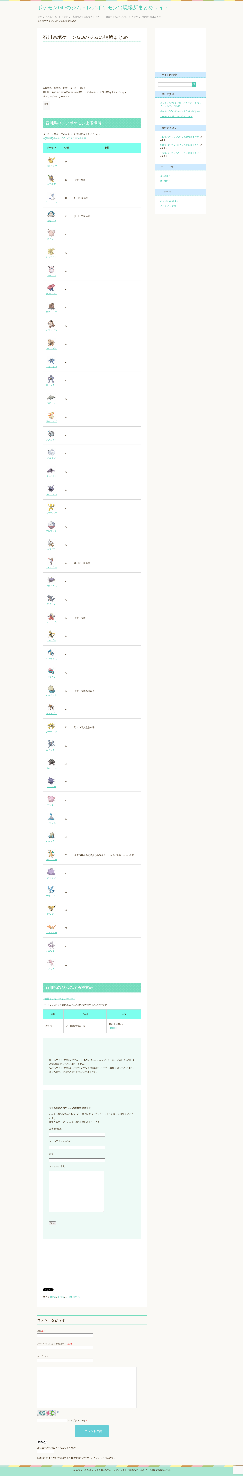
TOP (71, 16)
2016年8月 (165, 176)
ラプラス (51, 823)
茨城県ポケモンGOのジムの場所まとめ (179, 145)
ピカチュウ (51, 166)
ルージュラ (51, 622)
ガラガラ (51, 549)
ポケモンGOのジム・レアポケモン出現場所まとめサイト (103, 7)
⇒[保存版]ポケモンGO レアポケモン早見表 (64, 138)
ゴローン (51, 403)
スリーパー (51, 513)
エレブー (51, 640)
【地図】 (113, 1028)
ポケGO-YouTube (169, 201)
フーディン (51, 731)
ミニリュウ (51, 202)
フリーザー (51, 896)
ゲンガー (51, 786)
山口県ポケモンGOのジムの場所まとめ (179, 137)
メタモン (51, 878)
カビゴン (51, 220)
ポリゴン (51, 677)
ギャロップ (51, 421)
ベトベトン (51, 476)
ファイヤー (51, 932)
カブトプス (51, 713)
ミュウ (51, 969)
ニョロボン (51, 366)
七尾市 (53, 1297)
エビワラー (51, 567)
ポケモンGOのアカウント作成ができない (181, 111)
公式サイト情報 (168, 206)
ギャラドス (51, 658)
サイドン (51, 604)
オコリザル (51, 330)
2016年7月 (165, 181)
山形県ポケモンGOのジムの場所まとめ (179, 153)
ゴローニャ (51, 768)
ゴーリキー (51, 385)
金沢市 (76, 1297)
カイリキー (51, 750)
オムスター (51, 841)
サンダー (51, 914)
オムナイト (51, 695)
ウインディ (51, 348)
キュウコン (51, 257)
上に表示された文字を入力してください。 (58, 1447)
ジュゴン (51, 458)
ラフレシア (51, 293)
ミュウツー (51, 951)
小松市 (60, 1297)
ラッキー (51, 805)
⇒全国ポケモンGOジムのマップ (59, 998)
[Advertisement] (92, 66)
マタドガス (51, 585)
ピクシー (51, 239)
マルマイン (51, 531)
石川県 (68, 1297)
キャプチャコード (77, 1420)
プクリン (51, 275)
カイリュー (51, 859)
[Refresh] (57, 1411)
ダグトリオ (51, 312)
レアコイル (51, 440)
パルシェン (51, 494)
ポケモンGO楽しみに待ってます (176, 116)
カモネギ (51, 184)
